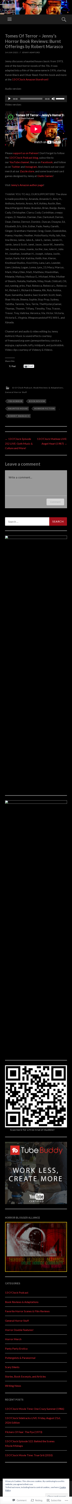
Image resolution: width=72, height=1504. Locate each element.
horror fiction (44, 408)
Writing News (13, 1385)
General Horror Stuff (16, 392)
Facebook (47, 162)
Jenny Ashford (31, 52)
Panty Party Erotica (16, 1348)
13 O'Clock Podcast (22, 387)
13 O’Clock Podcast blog (23, 157)
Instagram (31, 166)
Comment (55, 501)
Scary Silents (12, 1367)
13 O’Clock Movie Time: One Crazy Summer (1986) (34, 1408)
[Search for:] (36, 521)
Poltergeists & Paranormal (20, 1357)
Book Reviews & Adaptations (48, 387)
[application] (36, 98)
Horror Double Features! (19, 1329)
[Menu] (10, 19)
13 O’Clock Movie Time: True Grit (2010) (29, 1455)
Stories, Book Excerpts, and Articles (25, 1376)
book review (37, 401)
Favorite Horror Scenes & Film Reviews (27, 1311)
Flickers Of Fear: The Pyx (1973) (23, 1432)
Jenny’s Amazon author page (27, 185)
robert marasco (19, 416)
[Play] (9, 98)
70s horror (15, 401)
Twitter (15, 166)
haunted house (18, 408)
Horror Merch (13, 1339)
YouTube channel (19, 162)
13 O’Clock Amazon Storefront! (30, 79)
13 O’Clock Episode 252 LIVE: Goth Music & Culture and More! (19, 443)
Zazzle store (27, 171)
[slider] (60, 98)
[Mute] (53, 98)
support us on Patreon (25, 153)
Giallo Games (45, 175)
